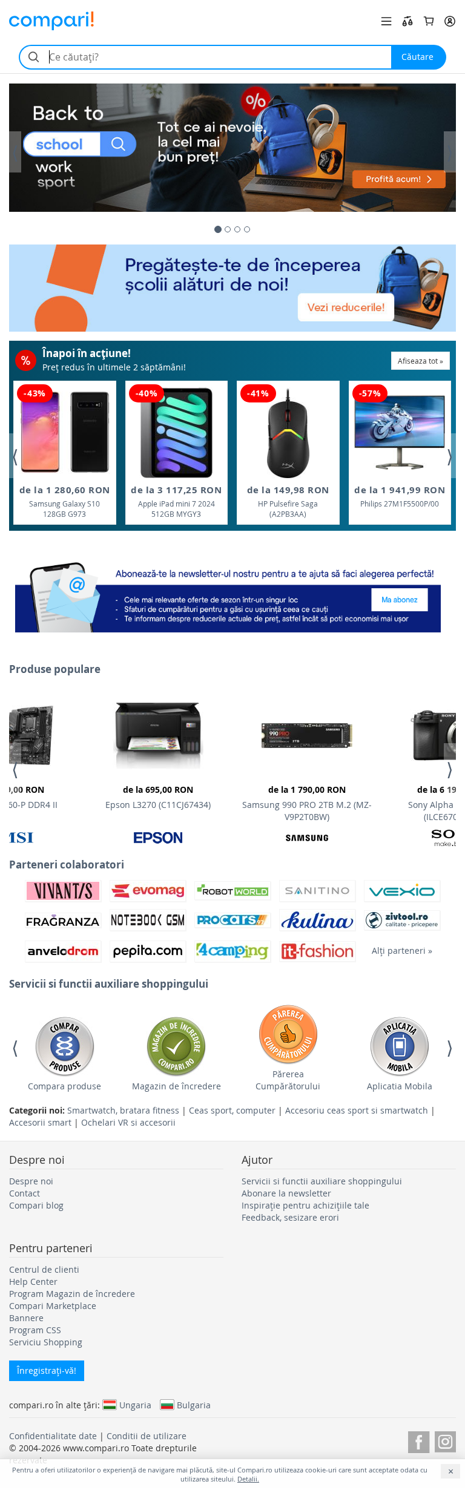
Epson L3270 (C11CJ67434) (158, 797)
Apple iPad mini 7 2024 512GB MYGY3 (176, 501)
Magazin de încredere (176, 1086)
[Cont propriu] (449, 21)
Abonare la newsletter (286, 1193)
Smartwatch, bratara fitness (123, 1110)
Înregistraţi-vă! (46, 1370)
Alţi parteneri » (402, 950)
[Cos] (428, 21)
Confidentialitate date (53, 1436)
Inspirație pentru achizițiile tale (305, 1205)
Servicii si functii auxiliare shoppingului (322, 1181)
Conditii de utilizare (146, 1436)
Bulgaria (194, 1404)
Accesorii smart (40, 1122)
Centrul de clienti (44, 1269)
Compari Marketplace (52, 1305)
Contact (24, 1193)
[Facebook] (418, 1440)
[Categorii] (386, 21)
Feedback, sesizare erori (290, 1217)
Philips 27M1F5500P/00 (399, 496)
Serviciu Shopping (45, 1342)
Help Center (33, 1281)
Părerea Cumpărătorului (288, 1080)
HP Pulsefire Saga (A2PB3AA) (288, 501)
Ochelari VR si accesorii (128, 1122)
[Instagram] (445, 1440)
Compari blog (36, 1205)
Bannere (26, 1318)
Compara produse (64, 1086)
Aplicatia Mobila (399, 1086)
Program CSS (35, 1330)
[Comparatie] (407, 21)
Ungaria (135, 1404)
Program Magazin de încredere (72, 1293)
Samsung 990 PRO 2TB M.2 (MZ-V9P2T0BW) (307, 803)
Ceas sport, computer (232, 1110)
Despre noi (31, 1181)
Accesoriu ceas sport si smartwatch (356, 1110)
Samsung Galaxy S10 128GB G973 (64, 501)
